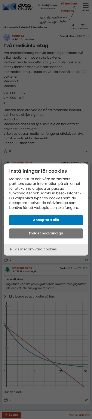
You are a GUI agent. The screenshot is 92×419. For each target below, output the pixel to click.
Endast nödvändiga (46, 233)
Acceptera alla (46, 219)
